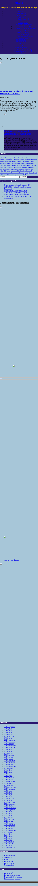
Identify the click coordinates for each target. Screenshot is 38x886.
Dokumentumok (9, 855)
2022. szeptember (10, 808)
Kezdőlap (21, 11)
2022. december (9, 802)
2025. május (8, 751)
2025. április (8, 753)
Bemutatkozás (21, 13)
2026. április (8, 734)
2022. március (9, 819)
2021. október (9, 828)
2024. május (8, 774)
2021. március (9, 842)
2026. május (8, 732)
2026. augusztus (9, 727)
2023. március (9, 798)
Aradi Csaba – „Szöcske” (23, 49)
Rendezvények (21, 41)
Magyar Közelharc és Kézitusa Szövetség (25, 29)
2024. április (8, 776)
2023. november (9, 783)
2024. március (9, 778)
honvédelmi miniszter (5, 163)
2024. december (9, 761)
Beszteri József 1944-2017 (23, 51)
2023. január (8, 800)
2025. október (9, 744)
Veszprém (21, 173)
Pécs (22, 169)
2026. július (8, 729)
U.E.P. (21, 45)
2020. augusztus (9, 847)
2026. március (9, 736)
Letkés (1, 167)
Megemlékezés (14, 169)
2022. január (8, 823)
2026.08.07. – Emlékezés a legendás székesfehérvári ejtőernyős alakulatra (16, 193)
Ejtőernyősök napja (5, 161)
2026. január (8, 738)
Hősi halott (14, 163)
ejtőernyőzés (13, 161)
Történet (23, 21)
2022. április (8, 817)
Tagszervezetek (21, 40)
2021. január (8, 845)
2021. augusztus (9, 832)
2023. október (9, 785)
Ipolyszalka (27, 163)
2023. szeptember (10, 787)
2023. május (8, 794)
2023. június (8, 793)
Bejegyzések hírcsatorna (12, 875)
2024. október (9, 764)
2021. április (8, 840)
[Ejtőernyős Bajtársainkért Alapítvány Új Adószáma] (20, 126)
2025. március (9, 755)
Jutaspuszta (3, 165)
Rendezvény (27, 169)
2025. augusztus (9, 747)
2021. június (8, 836)
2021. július (8, 834)
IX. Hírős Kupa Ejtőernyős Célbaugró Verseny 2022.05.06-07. (16, 92)
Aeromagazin (9, 158)
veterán (26, 173)
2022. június (8, 813)
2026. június (8, 730)
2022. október (9, 806)
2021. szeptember (10, 830)
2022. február (8, 821)
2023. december (9, 781)
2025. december (9, 740)
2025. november (9, 742)
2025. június (8, 749)
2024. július (8, 770)
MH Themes (32, 882)
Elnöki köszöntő (23, 19)
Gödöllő (32, 161)
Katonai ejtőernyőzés (17, 165)
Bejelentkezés (8, 873)
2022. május (8, 815)
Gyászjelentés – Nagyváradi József (15, 191)
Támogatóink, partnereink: (23, 25)
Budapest (20, 158)
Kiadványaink (23, 38)
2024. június (8, 772)
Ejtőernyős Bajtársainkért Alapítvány (28, 159)
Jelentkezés (21, 53)
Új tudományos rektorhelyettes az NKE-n (18, 185)
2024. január (8, 779)
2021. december (9, 825)
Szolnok (22, 171)
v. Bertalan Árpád (14, 173)
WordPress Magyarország (12, 879)
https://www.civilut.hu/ (11, 560)
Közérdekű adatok (23, 32)
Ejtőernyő (10, 159)
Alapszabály (25, 34)
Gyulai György (25, 161)
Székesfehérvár (28, 171)
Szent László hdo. (15, 171)
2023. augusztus (9, 789)
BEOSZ (16, 158)
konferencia (30, 165)
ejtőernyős (16, 159)
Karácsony (9, 165)
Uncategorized (9, 865)
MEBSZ (8, 169)
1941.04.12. (3, 158)
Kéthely (35, 165)
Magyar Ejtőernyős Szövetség (11, 167)
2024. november (9, 762)
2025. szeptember (10, 746)
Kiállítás (25, 165)
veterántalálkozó (24, 174)
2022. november (9, 804)
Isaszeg (32, 163)
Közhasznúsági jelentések (25, 36)
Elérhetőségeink (21, 15)
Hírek (6, 859)
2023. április (8, 796)
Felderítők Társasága (25, 26)
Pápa (19, 169)
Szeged (8, 171)
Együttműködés (4, 159)
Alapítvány (21, 43)
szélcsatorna (3, 173)
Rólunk (21, 17)
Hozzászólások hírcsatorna (13, 877)
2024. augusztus (9, 768)
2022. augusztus (9, 810)
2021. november (9, 827)
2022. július (8, 811)
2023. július (8, 791)
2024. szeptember (10, 766)
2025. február (8, 757)
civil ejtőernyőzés (27, 158)
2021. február (8, 843)
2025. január (8, 759)
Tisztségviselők (23, 23)
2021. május (8, 838)
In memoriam (20, 163)
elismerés (19, 161)
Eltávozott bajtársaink (21, 47)
